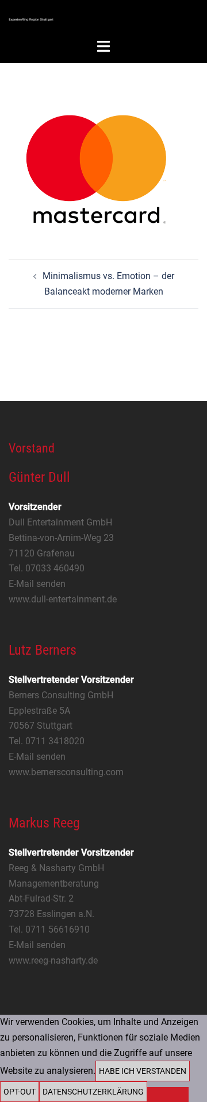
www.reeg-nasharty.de (53, 960)
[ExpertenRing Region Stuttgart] (31, 18)
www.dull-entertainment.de (63, 599)
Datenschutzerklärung (93, 1091)
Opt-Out (19, 1091)
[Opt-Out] (168, 1094)
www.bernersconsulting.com (66, 772)
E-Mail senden (37, 583)
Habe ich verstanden (142, 1071)
